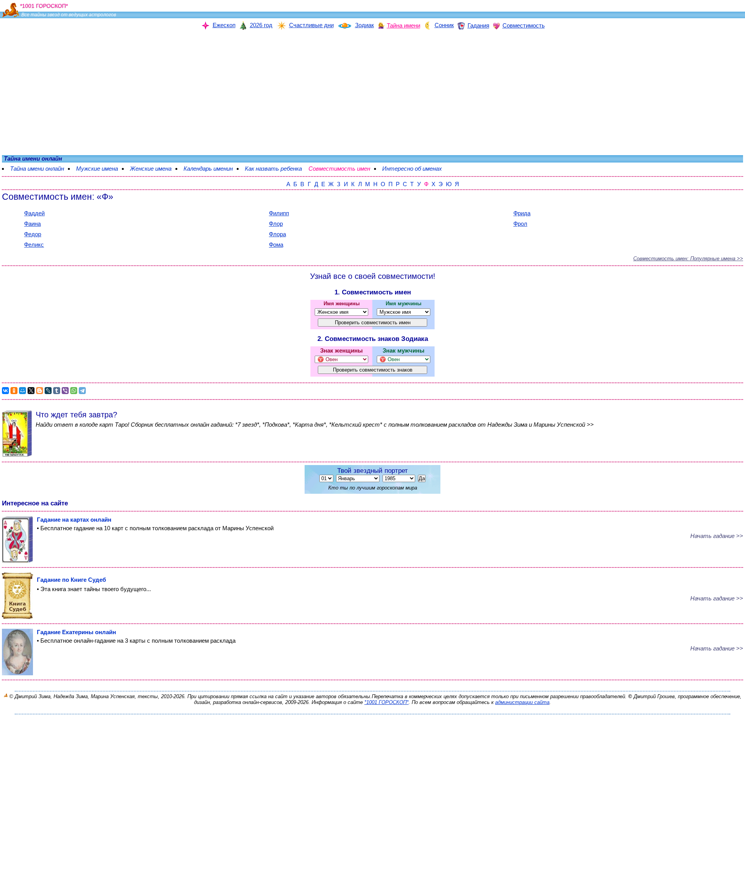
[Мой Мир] (22, 390)
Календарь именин (208, 168)
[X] (31, 390)
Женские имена (151, 168)
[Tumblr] (56, 390)
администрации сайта (522, 702)
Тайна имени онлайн (37, 168)
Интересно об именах (412, 168)
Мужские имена (97, 168)
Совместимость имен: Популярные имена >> (688, 258)
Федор (32, 234)
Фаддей (34, 213)
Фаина (32, 223)
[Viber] (65, 390)
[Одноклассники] (13, 390)
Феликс (34, 244)
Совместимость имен (339, 168)
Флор (276, 223)
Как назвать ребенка (273, 168)
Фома (276, 244)
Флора (277, 234)
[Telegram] (82, 390)
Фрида (521, 213)
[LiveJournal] (48, 390)
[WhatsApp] (73, 390)
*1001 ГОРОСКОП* (386, 702)
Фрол (520, 223)
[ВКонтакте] (5, 390)
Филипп (279, 213)
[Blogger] (39, 390)
